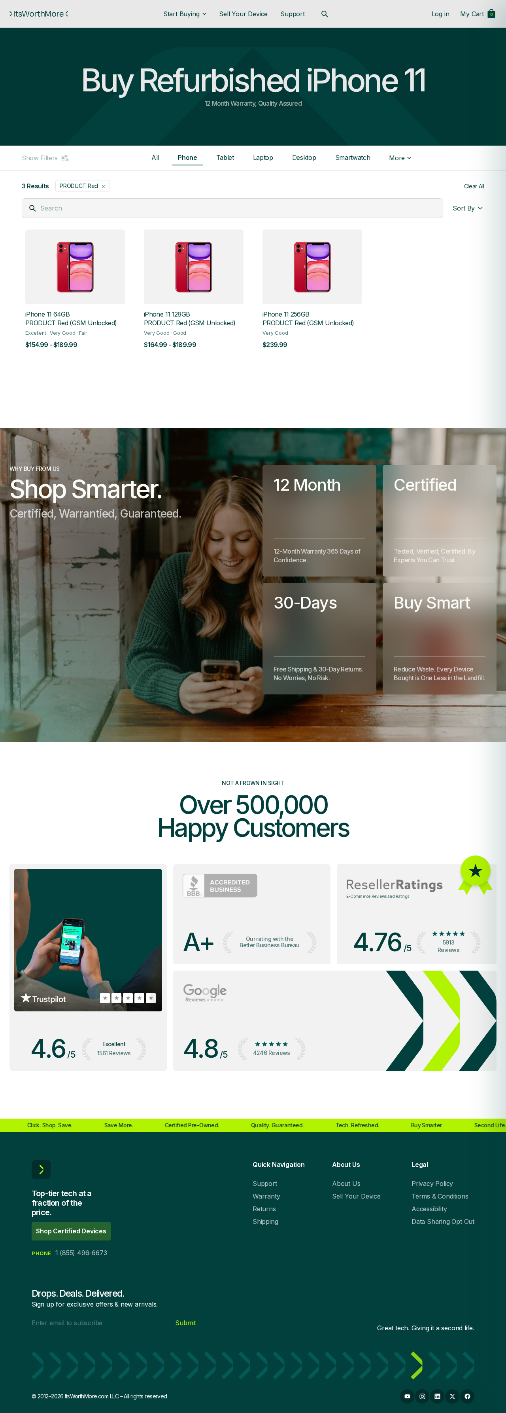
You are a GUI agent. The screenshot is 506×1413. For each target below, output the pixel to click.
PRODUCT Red (83, 186)
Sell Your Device (243, 14)
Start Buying (181, 14)
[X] (452, 1396)
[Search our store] (324, 14)
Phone (187, 157)
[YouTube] (407, 1396)
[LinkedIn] (437, 1396)
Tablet (225, 157)
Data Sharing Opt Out (443, 1221)
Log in (440, 14)
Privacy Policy (432, 1183)
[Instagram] (422, 1396)
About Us (346, 1183)
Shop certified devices (71, 1231)
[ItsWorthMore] (38, 14)
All (155, 157)
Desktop (304, 157)
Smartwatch (352, 157)
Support (292, 14)
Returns (264, 1209)
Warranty (266, 1196)
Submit (185, 1323)
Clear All (474, 186)
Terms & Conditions (440, 1196)
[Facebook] (467, 1396)
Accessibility (429, 1209)
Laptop (263, 157)
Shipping (265, 1221)
